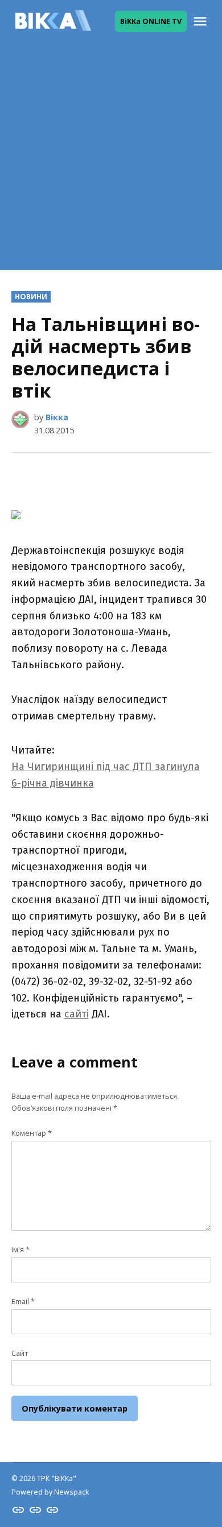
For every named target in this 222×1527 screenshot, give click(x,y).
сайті (76, 1014)
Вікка (57, 417)
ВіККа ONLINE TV (151, 21)
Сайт (19, 1353)
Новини (31, 296)
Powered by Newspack (50, 1492)
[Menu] (201, 21)
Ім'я (20, 1250)
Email (23, 1301)
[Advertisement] (111, 159)
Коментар (31, 1133)
